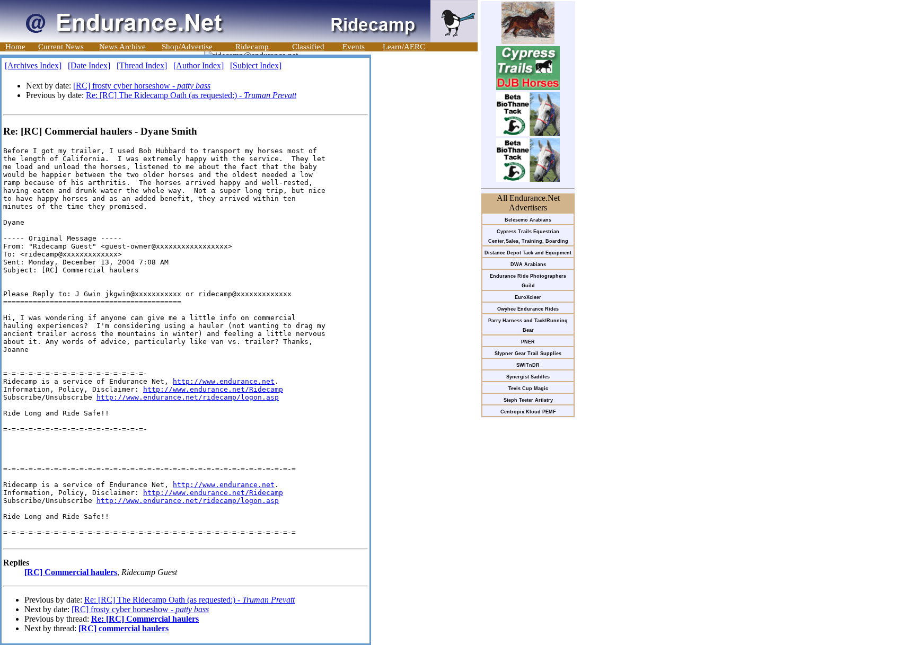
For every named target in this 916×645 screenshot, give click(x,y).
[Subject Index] (255, 65)
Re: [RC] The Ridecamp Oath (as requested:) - (191, 95)
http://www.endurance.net (224, 381)
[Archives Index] (33, 65)
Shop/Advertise (187, 46)
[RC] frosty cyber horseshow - (141, 85)
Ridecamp (252, 46)
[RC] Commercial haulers (70, 572)
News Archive (122, 46)
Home (15, 46)
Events (353, 46)
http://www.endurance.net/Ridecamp (213, 389)
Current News (61, 46)
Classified (308, 46)
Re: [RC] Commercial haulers (145, 618)
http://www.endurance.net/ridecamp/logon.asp (187, 397)
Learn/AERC (404, 46)
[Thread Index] (142, 65)
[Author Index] (198, 65)
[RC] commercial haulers (123, 628)
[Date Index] (89, 65)
